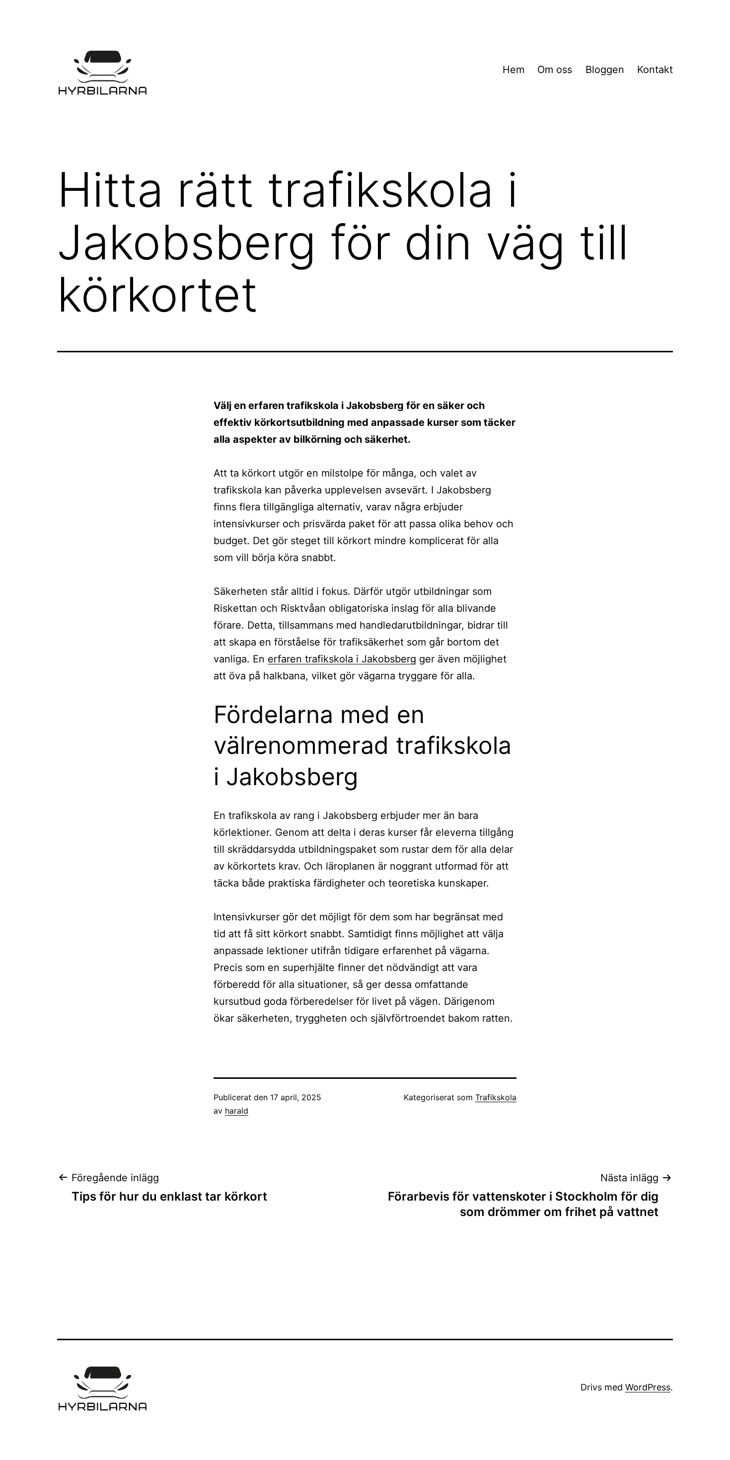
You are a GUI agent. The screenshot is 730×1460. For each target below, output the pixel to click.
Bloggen (604, 70)
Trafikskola (495, 1097)
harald (236, 1111)
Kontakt (655, 70)
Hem (513, 70)
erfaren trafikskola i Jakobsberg (342, 659)
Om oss (554, 70)
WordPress (647, 1387)
